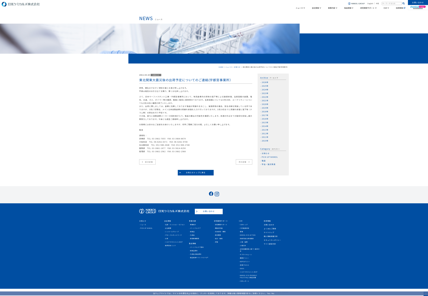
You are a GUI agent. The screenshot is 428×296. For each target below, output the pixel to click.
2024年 (265, 89)
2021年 (265, 100)
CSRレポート (244, 281)
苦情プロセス (244, 265)
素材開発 (218, 235)
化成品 (192, 235)
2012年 (265, 133)
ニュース (143, 224)
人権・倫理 (244, 242)
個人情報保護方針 (271, 236)
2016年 (265, 119)
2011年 (265, 137)
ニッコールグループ (172, 231)
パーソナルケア (195, 228)
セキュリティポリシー (272, 240)
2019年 (265, 108)
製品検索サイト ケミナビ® (199, 257)
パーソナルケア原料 (197, 247)
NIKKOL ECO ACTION (247, 235)
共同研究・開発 (220, 231)
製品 (264, 161)
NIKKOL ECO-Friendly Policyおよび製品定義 (248, 276)
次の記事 (242, 162)
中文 (377, 3)
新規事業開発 (194, 238)
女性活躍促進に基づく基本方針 (250, 250)
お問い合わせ (418, 2)
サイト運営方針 (270, 244)
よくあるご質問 (270, 228)
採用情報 (399, 8)
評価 (216, 242)
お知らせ (156, 75)
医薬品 (192, 231)
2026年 (265, 82)
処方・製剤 (219, 238)
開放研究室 (219, 228)
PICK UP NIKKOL (270, 157)
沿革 (166, 238)
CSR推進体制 (244, 228)
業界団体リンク (170, 245)
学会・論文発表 (268, 164)
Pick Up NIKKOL (146, 228)
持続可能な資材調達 (247, 238)
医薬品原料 (194, 251)
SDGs (242, 268)
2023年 (265, 93)
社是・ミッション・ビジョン (175, 224)
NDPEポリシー (245, 261)
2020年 (265, 104)
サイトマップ (269, 232)
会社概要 (168, 228)
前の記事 (149, 162)
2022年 (265, 97)
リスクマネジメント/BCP (174, 242)
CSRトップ (244, 224)
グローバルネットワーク (173, 235)
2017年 (265, 115)
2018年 (265, 111)
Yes (268, 293)
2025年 (265, 86)
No (273, 293)
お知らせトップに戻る (196, 172)
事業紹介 (193, 224)
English (370, 3)
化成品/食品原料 (196, 254)
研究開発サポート (221, 224)
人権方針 (243, 245)
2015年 (265, 122)
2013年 (265, 130)
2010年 (265, 141)
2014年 (265, 126)
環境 (241, 231)
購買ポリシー (244, 258)
